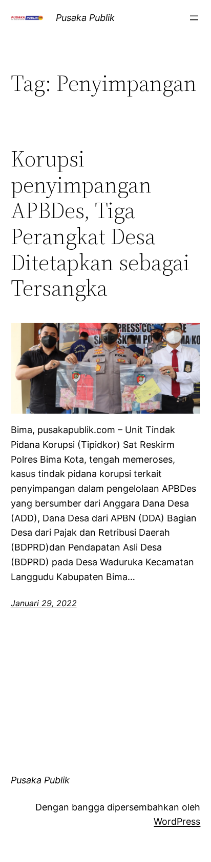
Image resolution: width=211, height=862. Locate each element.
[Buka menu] (194, 18)
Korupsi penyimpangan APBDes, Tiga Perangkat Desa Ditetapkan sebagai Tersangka (100, 223)
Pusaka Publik (85, 17)
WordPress (177, 821)
